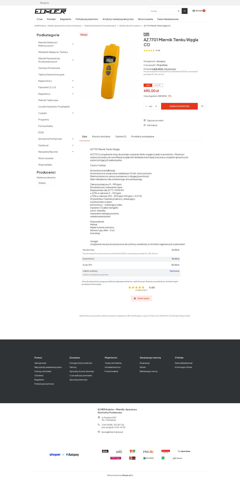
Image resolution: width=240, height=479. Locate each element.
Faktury (73, 367)
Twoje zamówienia (113, 363)
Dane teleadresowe (183, 363)
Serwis (143, 367)
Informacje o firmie (183, 367)
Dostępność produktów (81, 363)
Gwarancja (145, 363)
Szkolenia (38, 375)
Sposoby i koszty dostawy (82, 371)
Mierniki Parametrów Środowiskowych (100, 26)
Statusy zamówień (42, 371)
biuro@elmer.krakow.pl (112, 432)
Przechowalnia (111, 371)
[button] (185, 11)
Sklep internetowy (119, 475)
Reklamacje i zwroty (149, 371)
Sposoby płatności (78, 379)
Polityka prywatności (44, 384)
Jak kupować (40, 363)
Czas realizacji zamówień (81, 375)
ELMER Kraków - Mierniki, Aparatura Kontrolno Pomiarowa (57, 26)
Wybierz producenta (46, 177)
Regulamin (39, 379)
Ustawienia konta (112, 367)
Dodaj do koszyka (179, 106)
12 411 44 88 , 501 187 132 (113, 424)
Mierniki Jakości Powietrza (130, 26)
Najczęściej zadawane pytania (48, 367)
